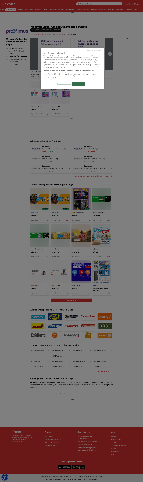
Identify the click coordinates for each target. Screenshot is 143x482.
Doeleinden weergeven (64, 84)
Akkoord (78, 84)
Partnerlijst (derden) (49, 77)
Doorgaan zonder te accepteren (94, 50)
